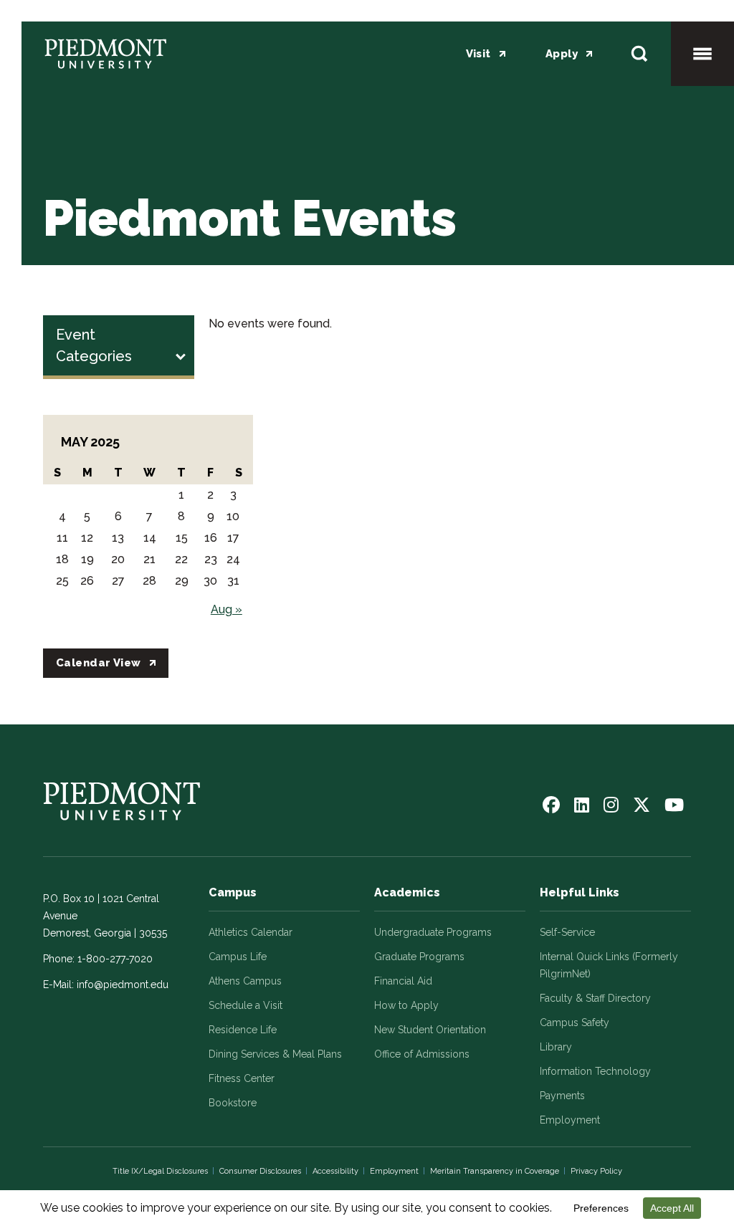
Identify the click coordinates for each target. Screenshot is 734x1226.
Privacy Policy (596, 1171)
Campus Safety (574, 1022)
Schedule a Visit (245, 1005)
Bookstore (233, 1102)
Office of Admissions (422, 1054)
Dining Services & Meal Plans (275, 1054)
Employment (570, 1120)
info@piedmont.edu (122, 984)
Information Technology (595, 1071)
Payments (562, 1095)
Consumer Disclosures (260, 1171)
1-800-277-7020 (115, 958)
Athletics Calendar (250, 932)
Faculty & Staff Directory (595, 998)
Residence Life (243, 1029)
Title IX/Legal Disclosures (160, 1171)
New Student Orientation (430, 1029)
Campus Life (238, 956)
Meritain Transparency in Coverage (494, 1171)
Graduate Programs (419, 956)
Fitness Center (242, 1078)
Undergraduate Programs (433, 932)
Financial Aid (403, 981)
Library (556, 1047)
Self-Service (567, 932)
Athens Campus (245, 981)
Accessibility (335, 1171)
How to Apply (406, 1005)
